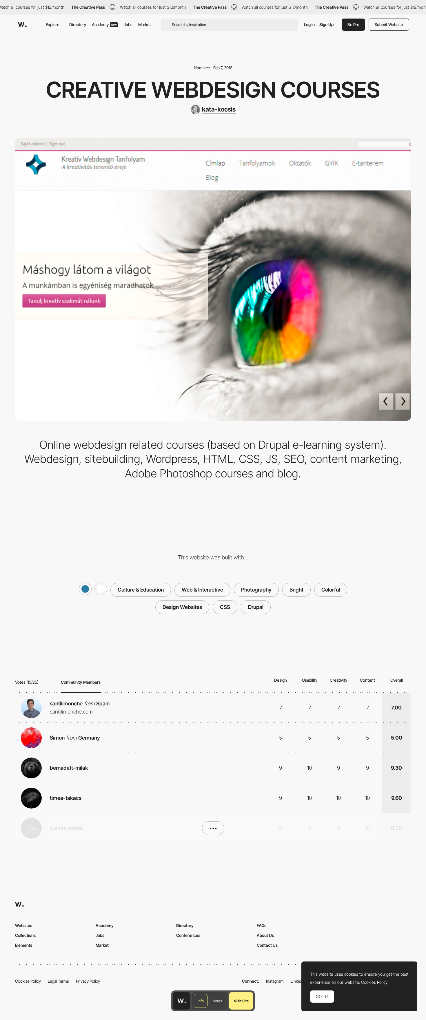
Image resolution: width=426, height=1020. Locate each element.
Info (201, 1001)
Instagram (275, 981)
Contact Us (267, 945)
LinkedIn (298, 981)
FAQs (261, 925)
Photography (256, 590)
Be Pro (353, 24)
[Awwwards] (22, 24)
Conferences (188, 935)
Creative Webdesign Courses (213, 89)
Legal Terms (58, 981)
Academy (104, 24)
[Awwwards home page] (181, 1001)
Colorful (330, 590)
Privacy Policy (88, 981)
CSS (225, 607)
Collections (25, 935)
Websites (23, 925)
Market (144, 24)
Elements (23, 945)
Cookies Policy (28, 981)
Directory (77, 24)
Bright (296, 590)
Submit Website (389, 24)
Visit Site (241, 1001)
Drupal (255, 607)
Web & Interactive (202, 590)
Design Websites (182, 607)
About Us (265, 935)
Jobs (128, 24)
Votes (217, 1001)
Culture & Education (141, 590)
